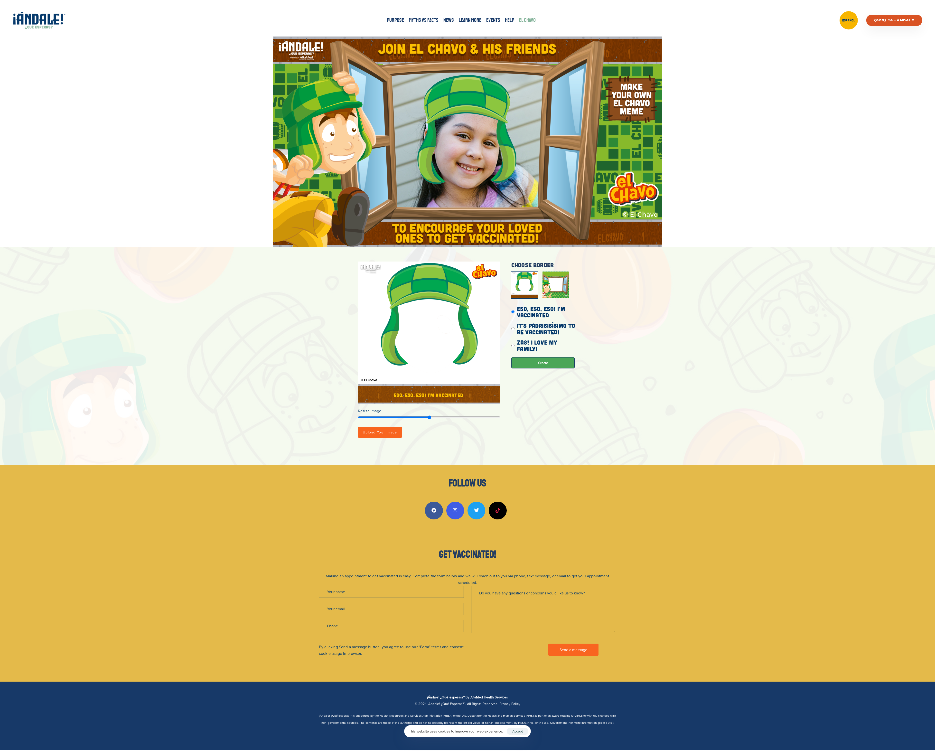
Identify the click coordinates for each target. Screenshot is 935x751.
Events (493, 20)
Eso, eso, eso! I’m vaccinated (541, 312)
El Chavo (527, 20)
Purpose (395, 20)
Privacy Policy (509, 703)
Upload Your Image (380, 432)
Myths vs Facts (424, 20)
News (448, 20)
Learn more (470, 20)
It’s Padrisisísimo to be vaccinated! (546, 328)
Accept (517, 731)
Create (543, 362)
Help (509, 20)
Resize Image (369, 410)
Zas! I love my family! (537, 345)
